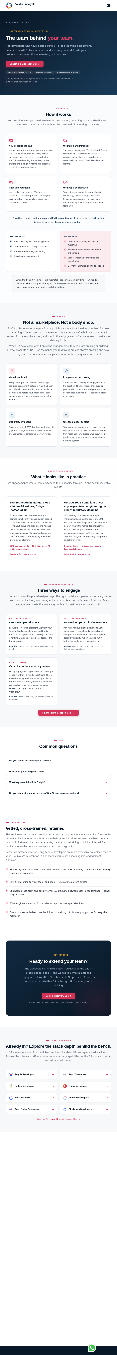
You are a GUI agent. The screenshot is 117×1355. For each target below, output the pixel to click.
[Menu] (108, 6)
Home (8, 22)
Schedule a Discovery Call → (25, 63)
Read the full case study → (23, 554)
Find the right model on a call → (58, 712)
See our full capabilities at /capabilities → (58, 1119)
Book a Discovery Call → (58, 995)
